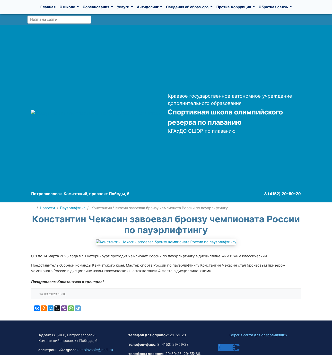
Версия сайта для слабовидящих (258, 335)
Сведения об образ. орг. (188, 7)
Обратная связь (274, 7)
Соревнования (96, 7)
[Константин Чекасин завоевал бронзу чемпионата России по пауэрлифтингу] (166, 242)
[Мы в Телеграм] (301, 19)
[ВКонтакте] (37, 308)
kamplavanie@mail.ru (95, 349)
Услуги (123, 7)
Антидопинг (148, 7)
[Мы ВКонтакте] (291, 19)
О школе (68, 7)
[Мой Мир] (50, 308)
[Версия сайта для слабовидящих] (280, 19)
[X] (57, 308)
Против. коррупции (234, 7)
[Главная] (33, 208)
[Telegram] (78, 308)
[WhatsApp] (71, 308)
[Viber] (64, 308)
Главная (48, 7)
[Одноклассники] (44, 308)
